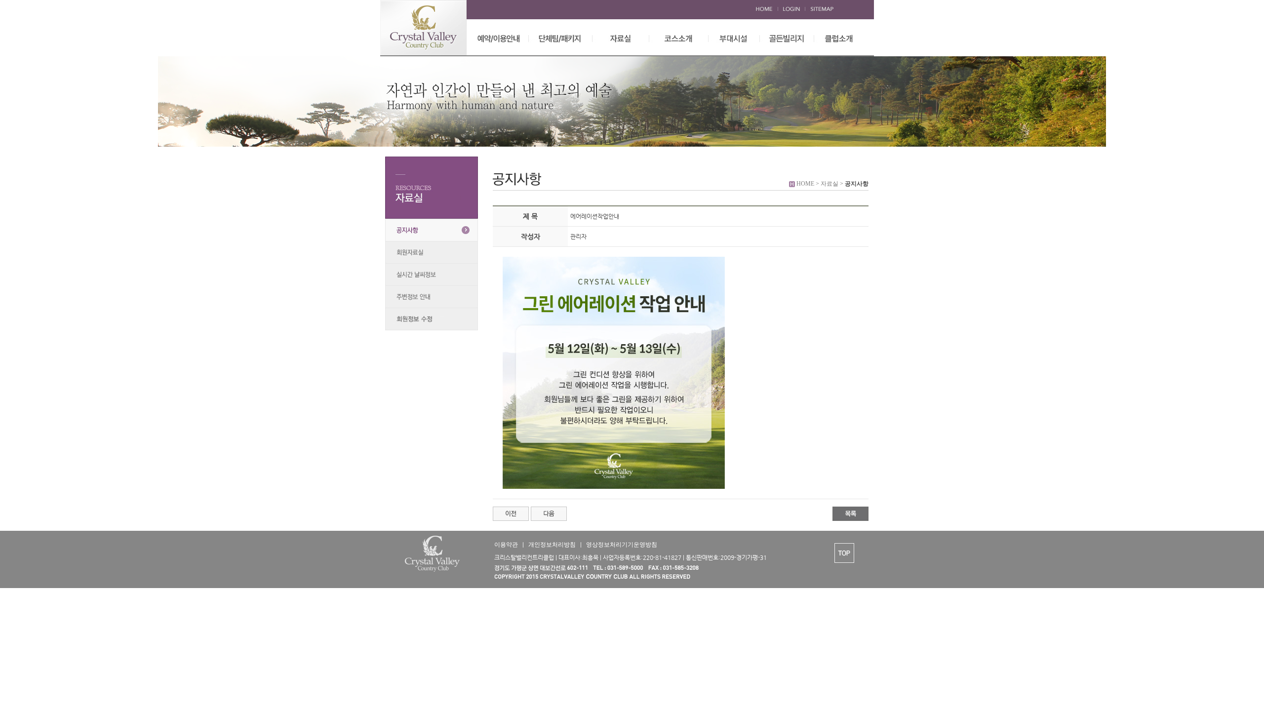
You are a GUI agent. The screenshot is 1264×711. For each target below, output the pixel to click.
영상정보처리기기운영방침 (621, 544)
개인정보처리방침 (552, 544)
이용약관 (506, 544)
